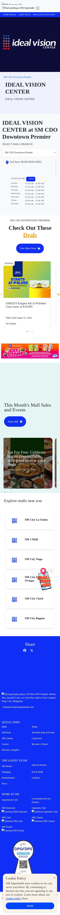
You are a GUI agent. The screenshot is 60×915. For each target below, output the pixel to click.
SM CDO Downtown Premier (17, 77)
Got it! (30, 906)
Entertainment (8, 778)
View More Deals (28, 248)
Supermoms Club (10, 800)
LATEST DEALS (24, 15)
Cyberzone (37, 738)
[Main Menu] (37, 8)
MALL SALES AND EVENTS (44, 15)
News (4, 783)
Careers (5, 744)
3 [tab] (32, 331)
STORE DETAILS (9, 15)
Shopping (6, 772)
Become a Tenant (40, 744)
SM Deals (6, 732)
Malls (4, 726)
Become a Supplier (10, 750)
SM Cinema (7, 738)
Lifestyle (36, 778)
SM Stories (7, 766)
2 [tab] (30, 331)
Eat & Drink (37, 772)
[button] (18, 8)
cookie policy (14, 898)
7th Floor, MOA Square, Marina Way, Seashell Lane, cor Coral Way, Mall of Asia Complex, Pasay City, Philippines (29, 697)
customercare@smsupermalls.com (18, 707)
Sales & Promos (39, 765)
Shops (34, 726)
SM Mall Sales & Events (43, 732)
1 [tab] (27, 331)
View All (13, 421)
